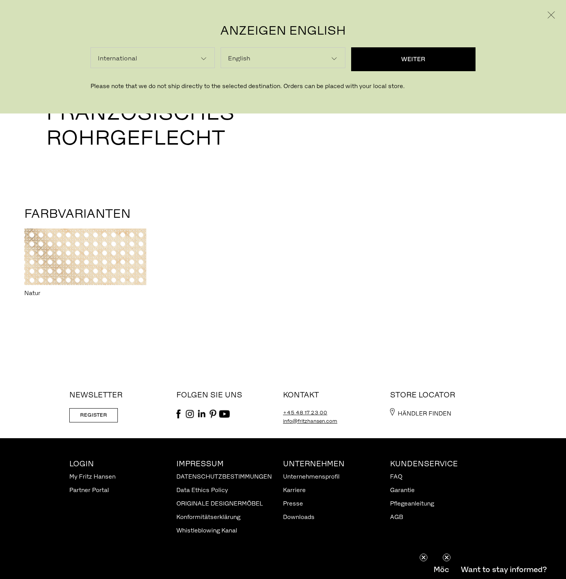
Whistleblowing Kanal (206, 530)
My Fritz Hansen (92, 476)
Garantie (402, 490)
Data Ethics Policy (202, 490)
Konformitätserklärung (208, 517)
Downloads (299, 517)
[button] (503, 569)
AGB (396, 517)
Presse (293, 503)
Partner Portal (89, 490)
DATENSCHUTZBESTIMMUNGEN (224, 476)
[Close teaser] (423, 557)
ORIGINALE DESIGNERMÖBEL (219, 503)
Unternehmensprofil (311, 476)
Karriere (294, 490)
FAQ (396, 476)
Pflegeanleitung (412, 503)
